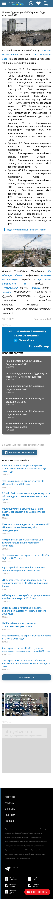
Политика (10, 815)
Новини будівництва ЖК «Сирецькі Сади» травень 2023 (24, 426)
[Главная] (16, 3)
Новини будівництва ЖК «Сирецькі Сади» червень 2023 (24, 413)
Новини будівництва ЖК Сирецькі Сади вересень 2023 (24, 363)
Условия (9, 821)
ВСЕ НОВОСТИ (26, 677)
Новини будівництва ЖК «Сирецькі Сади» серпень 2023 (24, 388)
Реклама (9, 803)
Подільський (11, 287)
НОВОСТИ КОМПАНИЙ (15, 460)
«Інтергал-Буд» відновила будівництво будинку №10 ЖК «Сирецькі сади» (26, 376)
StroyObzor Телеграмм (17, 868)
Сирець (36, 287)
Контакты (10, 797)
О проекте (10, 809)
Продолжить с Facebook (22, 452)
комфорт (8, 292)
